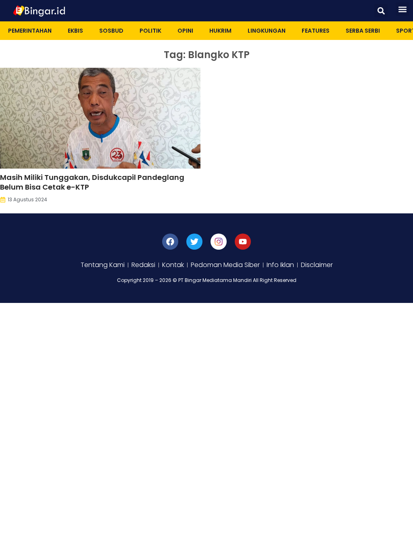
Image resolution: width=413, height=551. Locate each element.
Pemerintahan (30, 31)
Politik (150, 31)
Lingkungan (267, 31)
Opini (185, 31)
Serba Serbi (363, 31)
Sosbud (111, 31)
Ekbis (75, 31)
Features (316, 31)
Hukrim (220, 31)
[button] (381, 10)
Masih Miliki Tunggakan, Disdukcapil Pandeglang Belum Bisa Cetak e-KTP (92, 182)
